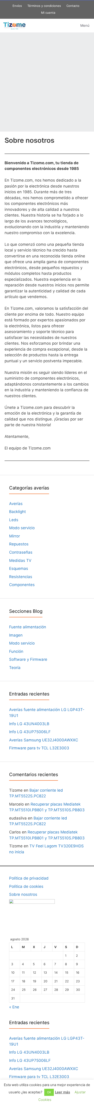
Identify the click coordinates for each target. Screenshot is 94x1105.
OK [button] (49, 1092)
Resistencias (20, 576)
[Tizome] (14, 25)
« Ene (14, 1007)
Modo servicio (22, 528)
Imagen (16, 635)
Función (16, 651)
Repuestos (19, 544)
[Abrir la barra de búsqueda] (51, 25)
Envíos (17, 6)
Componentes (22, 584)
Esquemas (18, 568)
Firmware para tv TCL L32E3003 (39, 748)
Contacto (72, 6)
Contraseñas (20, 552)
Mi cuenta (48, 12)
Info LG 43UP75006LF (30, 732)
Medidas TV (20, 560)
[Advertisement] (47, 82)
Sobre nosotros (23, 894)
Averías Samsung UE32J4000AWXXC (43, 740)
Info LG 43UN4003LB (29, 724)
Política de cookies (26, 886)
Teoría (15, 667)
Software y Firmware (28, 659)
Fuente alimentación (27, 627)
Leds (13, 520)
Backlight (17, 511)
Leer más (62, 1092)
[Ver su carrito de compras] (64, 25)
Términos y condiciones (44, 6)
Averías (16, 503)
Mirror (14, 536)
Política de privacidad (29, 878)
